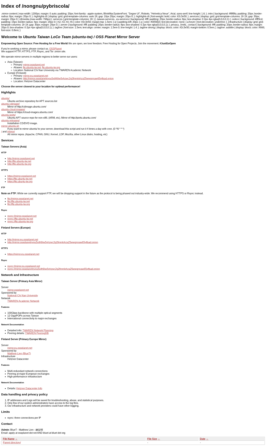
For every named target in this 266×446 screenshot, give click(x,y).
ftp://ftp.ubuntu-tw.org (18, 204)
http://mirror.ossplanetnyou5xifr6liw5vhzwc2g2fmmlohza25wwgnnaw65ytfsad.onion (68, 78)
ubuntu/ (5, 98)
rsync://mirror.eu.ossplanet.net (23, 266)
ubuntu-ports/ (8, 115)
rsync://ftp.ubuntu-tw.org (20, 221)
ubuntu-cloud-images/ (13, 109)
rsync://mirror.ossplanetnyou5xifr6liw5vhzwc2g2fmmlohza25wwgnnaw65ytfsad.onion (53, 269)
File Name (8, 439)
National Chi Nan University (22, 295)
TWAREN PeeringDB (37, 333)
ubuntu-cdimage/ (10, 104)
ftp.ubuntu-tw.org (51, 67)
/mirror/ (11, 131)
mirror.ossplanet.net (34, 64)
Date (202, 439)
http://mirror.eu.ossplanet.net (22, 239)
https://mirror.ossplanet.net (21, 176)
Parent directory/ (12, 442)
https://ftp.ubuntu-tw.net (19, 178)
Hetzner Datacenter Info (29, 388)
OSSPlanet (55, 48)
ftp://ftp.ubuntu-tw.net (18, 201)
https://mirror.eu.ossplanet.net (23, 254)
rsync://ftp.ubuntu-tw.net (20, 218)
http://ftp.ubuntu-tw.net (19, 161)
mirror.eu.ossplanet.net (35, 75)
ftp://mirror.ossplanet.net (20, 198)
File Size (152, 439)
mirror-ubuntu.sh (10, 126)
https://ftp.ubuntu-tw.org (19, 181)
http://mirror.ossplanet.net (21, 158)
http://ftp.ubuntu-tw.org (19, 164)
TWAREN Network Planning (37, 330)
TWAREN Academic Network (23, 301)
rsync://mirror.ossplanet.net (21, 216)
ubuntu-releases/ (10, 120)
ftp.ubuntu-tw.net (32, 67)
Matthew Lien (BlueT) (19, 353)
